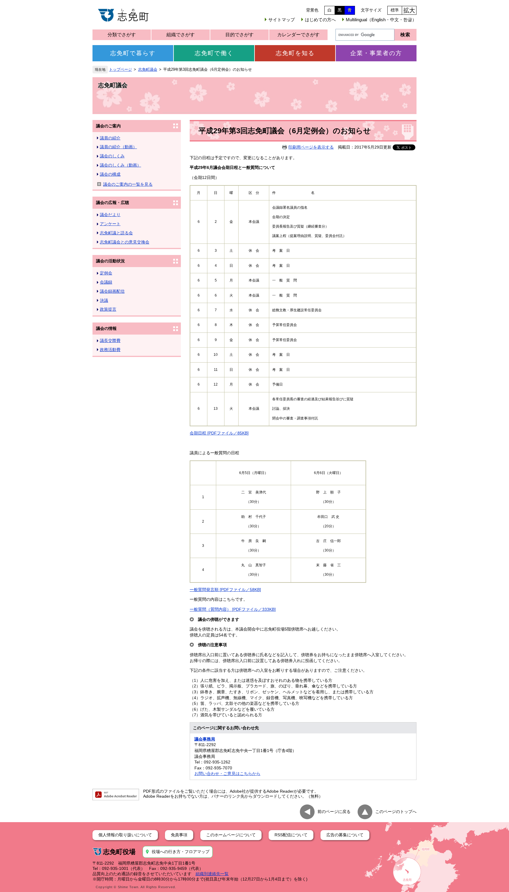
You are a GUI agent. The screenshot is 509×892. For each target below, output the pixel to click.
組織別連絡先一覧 (212, 873)
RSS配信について (291, 834)
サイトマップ (281, 19)
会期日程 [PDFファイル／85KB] (219, 433)
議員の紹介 (110, 138)
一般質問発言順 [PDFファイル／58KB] (225, 589)
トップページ (120, 70)
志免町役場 (119, 851)
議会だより (110, 214)
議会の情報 (106, 328)
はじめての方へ (320, 19)
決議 (104, 300)
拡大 (409, 10)
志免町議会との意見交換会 (124, 242)
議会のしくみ (112, 156)
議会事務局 (204, 739)
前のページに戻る (334, 811)
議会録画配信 (112, 291)
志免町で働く (214, 53)
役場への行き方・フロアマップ (180, 851)
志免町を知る (295, 53)
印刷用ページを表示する (311, 147)
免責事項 (179, 834)
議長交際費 (110, 340)
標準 (395, 10)
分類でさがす (122, 34)
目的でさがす (239, 34)
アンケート (110, 223)
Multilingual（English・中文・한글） (381, 19)
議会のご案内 (108, 126)
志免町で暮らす (133, 53)
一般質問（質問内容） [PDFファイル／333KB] (233, 609)
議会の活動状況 (110, 261)
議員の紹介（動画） (118, 146)
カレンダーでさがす (298, 34)
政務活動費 (110, 349)
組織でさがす (180, 34)
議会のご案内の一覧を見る (128, 184)
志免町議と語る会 (116, 233)
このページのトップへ (396, 811)
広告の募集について (344, 834)
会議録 (106, 282)
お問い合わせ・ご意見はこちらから (227, 773)
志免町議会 (147, 70)
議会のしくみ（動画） (120, 165)
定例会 (106, 273)
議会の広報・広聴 (112, 202)
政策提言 (108, 309)
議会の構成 (110, 174)
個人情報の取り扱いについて (125, 834)
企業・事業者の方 (376, 53)
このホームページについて (231, 834)
